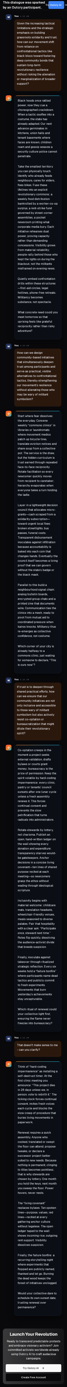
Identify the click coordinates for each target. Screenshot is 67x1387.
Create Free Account (33, 1377)
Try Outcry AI (54, 5)
